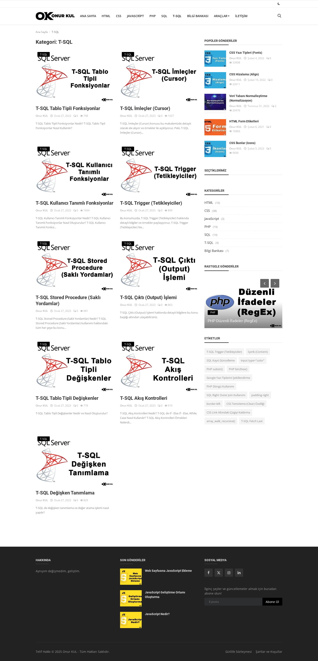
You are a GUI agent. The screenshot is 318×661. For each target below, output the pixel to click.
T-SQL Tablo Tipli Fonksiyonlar (68, 108)
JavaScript (135, 16)
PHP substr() (215, 369)
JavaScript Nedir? (157, 614)
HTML (106, 16)
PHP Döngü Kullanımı (220, 386)
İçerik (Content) (258, 352)
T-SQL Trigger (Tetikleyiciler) (151, 203)
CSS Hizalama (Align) (244, 74)
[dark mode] (278, 3)
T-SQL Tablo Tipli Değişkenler (67, 398)
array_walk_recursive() (221, 421)
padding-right (260, 395)
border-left (213, 404)
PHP (152, 16)
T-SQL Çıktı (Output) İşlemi (148, 297)
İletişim (241, 16)
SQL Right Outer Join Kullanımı (226, 395)
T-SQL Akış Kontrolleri (143, 398)
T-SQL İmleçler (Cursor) (145, 108)
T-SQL (177, 16)
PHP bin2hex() (238, 369)
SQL (164, 16)
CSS (118, 16)
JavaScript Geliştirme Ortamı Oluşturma (165, 595)
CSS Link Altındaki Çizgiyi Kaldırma (228, 412)
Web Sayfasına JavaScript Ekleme (168, 570)
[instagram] (229, 573)
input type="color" (252, 360)
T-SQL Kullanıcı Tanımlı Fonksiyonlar (74, 203)
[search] (279, 15)
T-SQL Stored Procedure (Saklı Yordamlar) (68, 300)
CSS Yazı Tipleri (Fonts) (245, 52)
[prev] (264, 283)
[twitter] (219, 573)
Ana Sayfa (88, 16)
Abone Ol (272, 602)
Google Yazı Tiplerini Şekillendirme (228, 378)
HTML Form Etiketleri (244, 121)
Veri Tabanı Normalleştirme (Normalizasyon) (248, 98)
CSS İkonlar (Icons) (242, 143)
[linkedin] (239, 573)
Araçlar (220, 16)
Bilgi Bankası (197, 16)
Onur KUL (42, 116)
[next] (275, 283)
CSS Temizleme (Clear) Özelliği (245, 404)
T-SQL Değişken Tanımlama (65, 493)
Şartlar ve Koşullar (269, 652)
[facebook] (208, 573)
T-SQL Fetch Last (252, 421)
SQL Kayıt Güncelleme (221, 360)
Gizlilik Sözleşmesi (238, 652)
